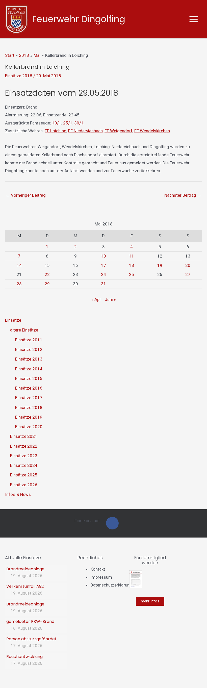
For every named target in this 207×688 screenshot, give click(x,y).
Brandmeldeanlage (25, 569)
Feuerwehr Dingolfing (78, 19)
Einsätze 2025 (23, 474)
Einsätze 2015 (28, 378)
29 (47, 283)
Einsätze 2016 (28, 388)
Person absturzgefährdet (31, 639)
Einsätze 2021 (23, 436)
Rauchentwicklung (24, 656)
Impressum (101, 577)
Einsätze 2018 (18, 75)
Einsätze (13, 320)
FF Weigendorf (119, 130)
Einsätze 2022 (23, 446)
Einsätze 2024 (23, 465)
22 (47, 274)
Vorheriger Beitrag (26, 195)
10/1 (56, 122)
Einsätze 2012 (28, 349)
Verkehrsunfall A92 (25, 586)
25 (131, 274)
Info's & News (18, 494)
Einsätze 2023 (23, 455)
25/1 (67, 122)
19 (159, 265)
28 (19, 283)
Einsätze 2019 (28, 417)
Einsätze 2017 (28, 397)
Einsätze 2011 (28, 339)
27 (187, 274)
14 (19, 265)
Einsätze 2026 (23, 484)
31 (103, 283)
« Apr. (96, 299)
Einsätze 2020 (28, 426)
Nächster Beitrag (182, 195)
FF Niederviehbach (85, 130)
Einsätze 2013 (28, 359)
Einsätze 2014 (28, 368)
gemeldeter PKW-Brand (30, 621)
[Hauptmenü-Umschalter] (194, 19)
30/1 (79, 122)
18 (131, 265)
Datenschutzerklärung (111, 585)
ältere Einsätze (24, 330)
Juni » (110, 299)
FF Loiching (55, 130)
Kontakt (97, 569)
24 (103, 274)
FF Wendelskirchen (152, 130)
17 (103, 265)
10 (103, 256)
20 (187, 265)
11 (131, 256)
